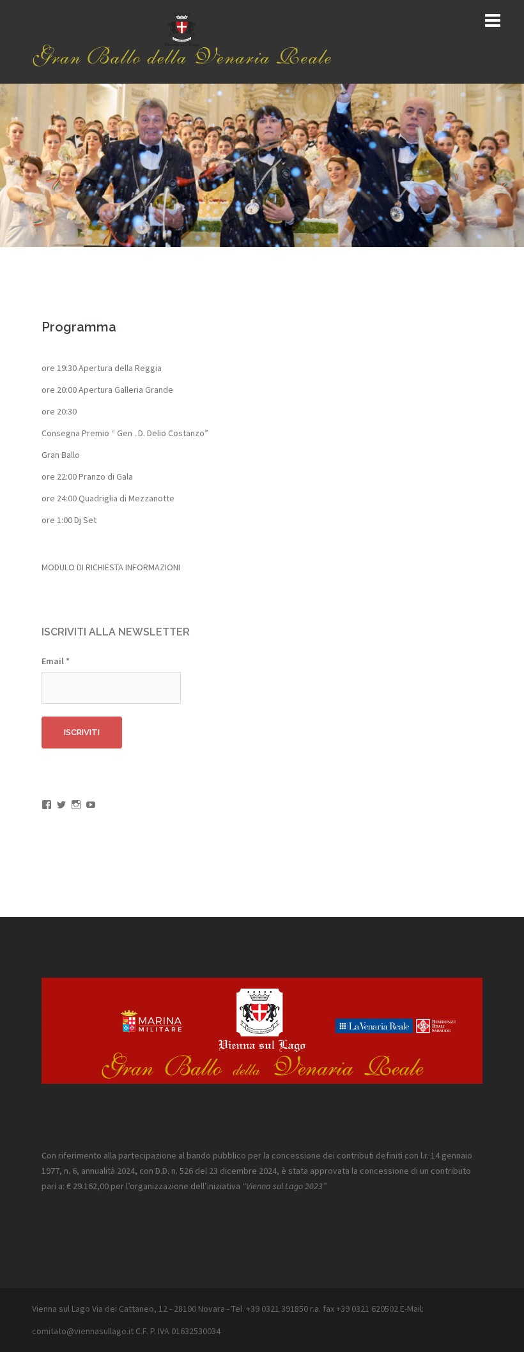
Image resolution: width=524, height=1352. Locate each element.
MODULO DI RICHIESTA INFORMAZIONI (111, 567)
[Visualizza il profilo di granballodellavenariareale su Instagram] (76, 805)
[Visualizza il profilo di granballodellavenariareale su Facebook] (47, 805)
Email (56, 661)
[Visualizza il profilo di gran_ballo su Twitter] (61, 805)
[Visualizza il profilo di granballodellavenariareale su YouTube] (91, 805)
